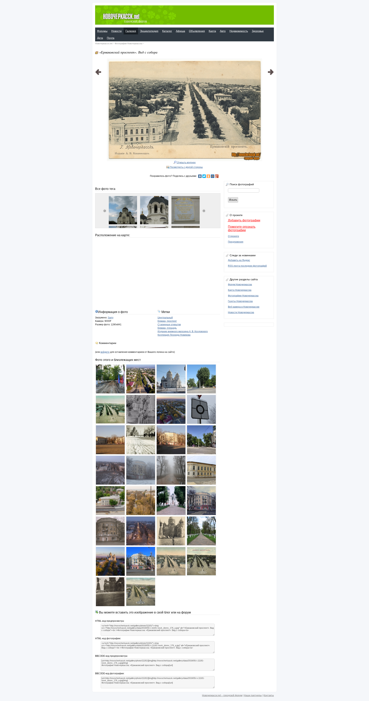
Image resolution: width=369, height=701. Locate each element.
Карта (212, 31)
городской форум (135, 21)
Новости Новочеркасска (241, 312)
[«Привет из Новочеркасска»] (98, 105)
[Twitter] (204, 176)
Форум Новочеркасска (240, 284)
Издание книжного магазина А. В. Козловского (183, 331)
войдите (105, 352)
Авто (223, 31)
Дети (100, 37)
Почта (110, 37)
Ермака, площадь (167, 328)
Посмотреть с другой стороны (186, 167)
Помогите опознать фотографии (241, 228)
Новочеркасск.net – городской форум (222, 695)
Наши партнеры (253, 695)
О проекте (233, 236)
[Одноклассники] (208, 176)
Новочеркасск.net (103, 43)
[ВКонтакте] (200, 176)
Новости (116, 31)
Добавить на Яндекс (239, 260)
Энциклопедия (149, 31)
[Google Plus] (217, 176)
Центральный (165, 317)
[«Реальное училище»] (271, 105)
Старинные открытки (169, 324)
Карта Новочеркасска (239, 290)
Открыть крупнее (186, 162)
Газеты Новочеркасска (240, 301)
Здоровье (258, 31)
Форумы (102, 31)
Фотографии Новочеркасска (128, 43)
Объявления (197, 31)
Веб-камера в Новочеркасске (243, 306)
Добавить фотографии (244, 220)
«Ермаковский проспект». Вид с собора (128, 52)
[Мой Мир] (212, 176)
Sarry (110, 317)
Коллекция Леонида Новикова (174, 335)
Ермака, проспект (167, 321)
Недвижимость (238, 31)
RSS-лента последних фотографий (247, 266)
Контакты (268, 695)
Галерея (130, 31)
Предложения (235, 241)
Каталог (167, 31)
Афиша (180, 31)
